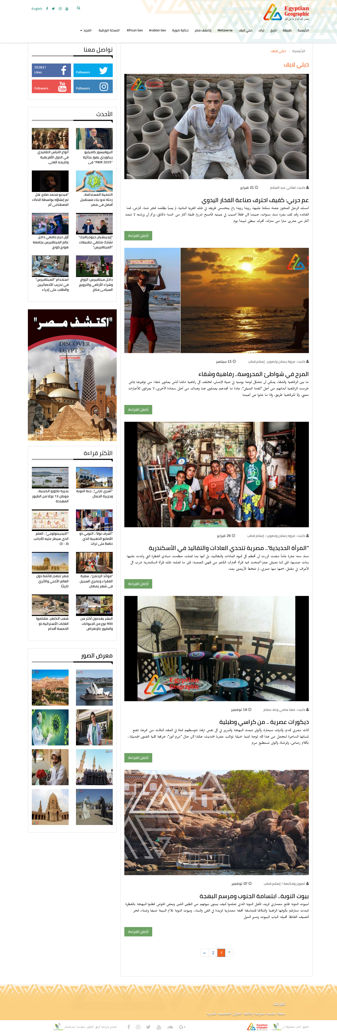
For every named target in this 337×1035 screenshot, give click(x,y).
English (37, 8)
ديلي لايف (245, 30)
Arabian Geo (157, 30)
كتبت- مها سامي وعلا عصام (284, 709)
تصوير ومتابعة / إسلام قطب (284, 883)
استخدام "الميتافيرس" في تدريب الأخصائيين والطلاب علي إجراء (52, 284)
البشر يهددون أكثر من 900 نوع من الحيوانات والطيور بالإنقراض (96, 623)
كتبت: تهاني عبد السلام (287, 187)
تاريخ (273, 30)
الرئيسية (303, 30)
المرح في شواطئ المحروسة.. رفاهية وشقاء (253, 374)
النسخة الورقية (109, 30)
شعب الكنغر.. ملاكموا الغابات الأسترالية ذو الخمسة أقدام (52, 623)
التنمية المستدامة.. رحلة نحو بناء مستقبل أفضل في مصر (96, 199)
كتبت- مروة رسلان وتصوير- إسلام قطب (276, 361)
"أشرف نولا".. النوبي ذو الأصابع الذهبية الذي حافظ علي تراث (96, 538)
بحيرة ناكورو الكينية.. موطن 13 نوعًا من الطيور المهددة (50, 496)
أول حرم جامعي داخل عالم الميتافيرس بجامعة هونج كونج (51, 242)
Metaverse (225, 30)
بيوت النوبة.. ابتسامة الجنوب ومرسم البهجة (254, 896)
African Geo (135, 30)
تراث (261, 30)
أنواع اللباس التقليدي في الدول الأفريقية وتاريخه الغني (53, 157)
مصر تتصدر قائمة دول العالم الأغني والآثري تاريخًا (52, 581)
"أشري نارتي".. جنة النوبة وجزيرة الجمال (94, 493)
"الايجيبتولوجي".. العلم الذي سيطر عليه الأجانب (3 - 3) (51, 538)
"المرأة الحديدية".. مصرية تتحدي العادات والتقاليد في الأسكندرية (229, 547)
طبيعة (287, 30)
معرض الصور (97, 655)
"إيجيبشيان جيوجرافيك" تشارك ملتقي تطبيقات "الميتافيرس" (95, 242)
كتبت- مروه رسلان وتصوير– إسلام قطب (276, 535)
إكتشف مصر (203, 30)
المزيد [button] (87, 30)
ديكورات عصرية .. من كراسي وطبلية (264, 721)
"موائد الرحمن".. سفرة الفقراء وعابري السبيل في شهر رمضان (96, 581)
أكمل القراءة (138, 235)
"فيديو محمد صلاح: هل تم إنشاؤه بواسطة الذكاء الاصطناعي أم (50, 199)
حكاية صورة (180, 30)
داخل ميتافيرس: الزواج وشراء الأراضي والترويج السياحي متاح (96, 284)
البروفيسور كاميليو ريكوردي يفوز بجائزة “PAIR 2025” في (98, 157)
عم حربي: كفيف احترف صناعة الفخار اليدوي (255, 200)
